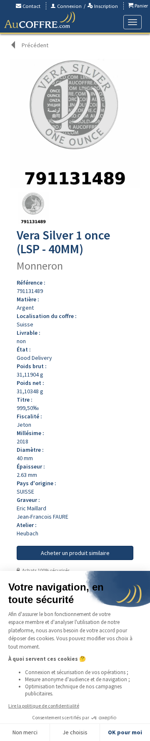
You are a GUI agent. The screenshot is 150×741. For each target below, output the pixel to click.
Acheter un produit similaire (75, 553)
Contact (30, 6)
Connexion (69, 6)
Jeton (24, 424)
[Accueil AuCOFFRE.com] (39, 20)
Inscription (105, 6)
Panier (140, 6)
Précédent (35, 45)
